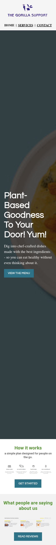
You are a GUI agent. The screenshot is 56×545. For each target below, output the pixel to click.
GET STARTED (28, 483)
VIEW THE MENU (19, 273)
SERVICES (25, 25)
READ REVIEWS (28, 536)
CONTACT (44, 25)
